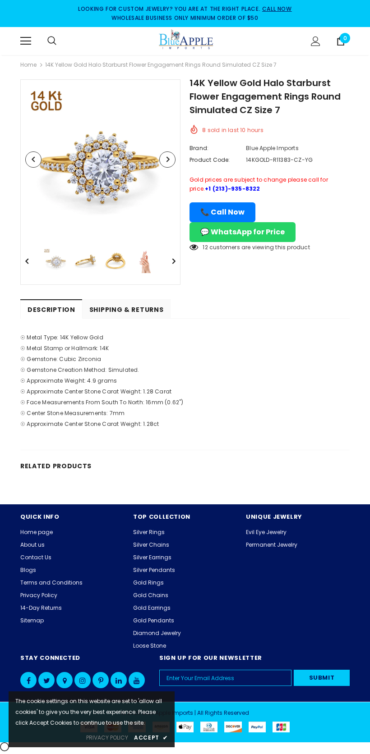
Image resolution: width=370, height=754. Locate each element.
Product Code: (210, 160)
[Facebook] (28, 680)
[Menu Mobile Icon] (25, 41)
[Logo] (186, 40)
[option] (100, 159)
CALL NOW (277, 9)
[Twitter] (46, 680)
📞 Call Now (222, 212)
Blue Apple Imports (272, 148)
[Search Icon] (60, 41)
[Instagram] (82, 680)
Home (28, 65)
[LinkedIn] (119, 680)
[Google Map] (64, 680)
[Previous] (33, 159)
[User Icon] (315, 41)
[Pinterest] (100, 680)
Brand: (199, 148)
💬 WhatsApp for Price (242, 232)
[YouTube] (137, 680)
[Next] (167, 159)
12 (205, 247)
